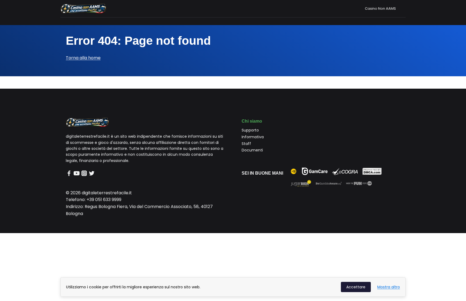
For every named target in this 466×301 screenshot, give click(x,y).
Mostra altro (388, 287)
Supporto (250, 130)
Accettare (355, 287)
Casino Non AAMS (380, 8)
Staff (246, 143)
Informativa (253, 137)
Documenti (252, 150)
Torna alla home (83, 58)
